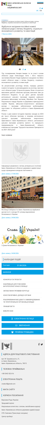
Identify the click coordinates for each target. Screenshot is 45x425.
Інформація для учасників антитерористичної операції (15, 285)
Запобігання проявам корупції (16, 291)
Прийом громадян (24, 332)
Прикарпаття (8, 306)
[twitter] (25, 69)
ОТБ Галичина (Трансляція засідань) (15, 413)
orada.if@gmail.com (8, 384)
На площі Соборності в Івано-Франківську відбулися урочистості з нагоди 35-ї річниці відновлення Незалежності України (21, 212)
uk (37, 11)
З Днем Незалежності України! (13, 245)
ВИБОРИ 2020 (8, 311)
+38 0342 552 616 (8, 374)
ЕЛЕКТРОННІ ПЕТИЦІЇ (24, 319)
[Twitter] (42, 8)
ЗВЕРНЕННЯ (24, 325)
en (41, 11)
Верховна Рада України (10, 400)
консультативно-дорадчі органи (17, 295)
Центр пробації (7, 416)
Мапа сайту (9, 389)
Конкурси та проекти (12, 280)
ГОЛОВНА (4, 20)
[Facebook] (40, 8)
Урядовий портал (8, 403)
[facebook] (23, 69)
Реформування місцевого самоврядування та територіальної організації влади (21, 301)
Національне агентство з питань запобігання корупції (21, 406)
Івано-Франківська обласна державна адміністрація (21, 410)
